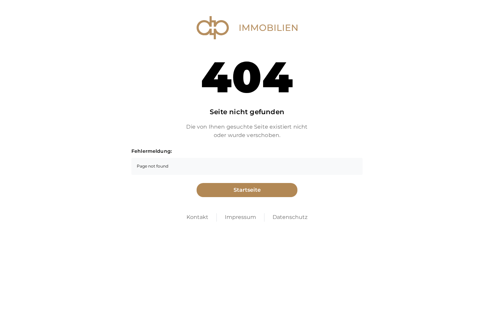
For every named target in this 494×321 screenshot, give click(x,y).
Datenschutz (290, 217)
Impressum (240, 217)
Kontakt (197, 217)
